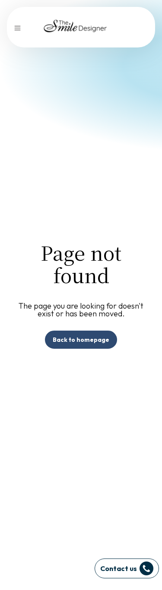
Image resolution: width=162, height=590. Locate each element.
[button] (17, 27)
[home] (76, 27)
